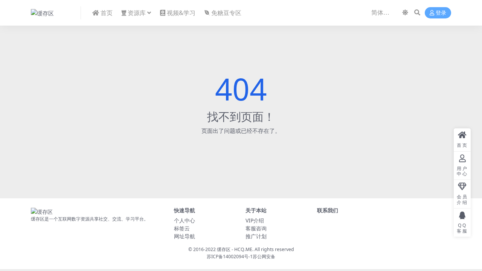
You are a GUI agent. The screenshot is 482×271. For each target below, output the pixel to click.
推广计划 (256, 236)
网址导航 (184, 236)
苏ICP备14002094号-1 (230, 256)
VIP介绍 (255, 220)
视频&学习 (181, 13)
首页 (107, 13)
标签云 (182, 228)
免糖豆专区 (226, 13)
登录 (441, 13)
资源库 (137, 13)
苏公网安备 (264, 256)
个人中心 (184, 220)
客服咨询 (256, 228)
